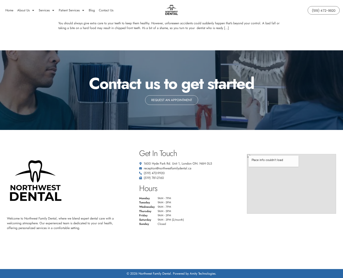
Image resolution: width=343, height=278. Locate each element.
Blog (92, 10)
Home (9, 10)
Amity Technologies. (203, 273)
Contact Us (106, 10)
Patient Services (69, 10)
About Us (23, 10)
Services (44, 10)
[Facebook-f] (9, 242)
